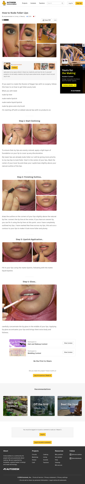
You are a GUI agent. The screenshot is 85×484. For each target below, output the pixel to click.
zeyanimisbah (8, 16)
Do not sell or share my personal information (34, 480)
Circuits (34, 454)
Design (34, 460)
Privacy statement (50, 477)
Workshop (35, 457)
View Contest (68, 343)
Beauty (22, 16)
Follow (14, 68)
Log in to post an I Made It (42, 375)
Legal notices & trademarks (57, 480)
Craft (33, 462)
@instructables (77, 454)
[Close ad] (83, 45)
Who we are (58, 465)
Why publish (59, 454)
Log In (71, 3)
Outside (45, 460)
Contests (33, 3)
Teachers (42, 3)
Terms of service (38, 477)
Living (16, 16)
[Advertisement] (72, 69)
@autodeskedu (77, 458)
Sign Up (79, 3)
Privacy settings (62, 477)
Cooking (45, 454)
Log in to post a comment (43, 442)
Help (56, 460)
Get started (58, 457)
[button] (55, 20)
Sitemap (57, 462)
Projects (24, 3)
